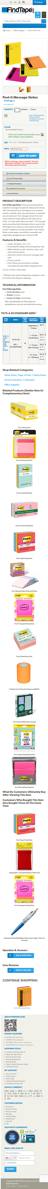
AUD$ (36, 1091)
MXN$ (20, 1091)
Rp (26, 1093)
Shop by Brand (11, 1062)
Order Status (10, 1079)
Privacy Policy (23, 1186)
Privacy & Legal (11, 1112)
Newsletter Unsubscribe (14, 1084)
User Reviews (13, 193)
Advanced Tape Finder (14, 1055)
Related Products (14, 184)
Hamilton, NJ (10, 1037)
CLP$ (9, 1093)
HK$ (38, 1093)
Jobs (7, 1124)
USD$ (6, 1091)
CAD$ (12, 1091)
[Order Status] (23, 2)
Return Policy (11, 1186)
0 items (40, 2)
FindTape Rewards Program (15, 1081)
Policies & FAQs (11, 1109)
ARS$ (31, 1091)
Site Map (9, 1114)
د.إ (27, 1091)
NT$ (8, 1099)
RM (11, 1096)
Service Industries (13, 380)
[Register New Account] (19, 2)
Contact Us (10, 1107)
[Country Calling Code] (8, 1158)
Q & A (17, 188)
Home (8, 31)
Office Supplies (19, 31)
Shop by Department (13, 1059)
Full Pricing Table (16, 178)
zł (28, 1096)
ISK (34, 1093)
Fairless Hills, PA (11, 1045)
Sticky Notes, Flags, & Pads (17, 375)
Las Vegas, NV (11, 1042)
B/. (26, 1096)
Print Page (8, 101)
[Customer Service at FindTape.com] (11, 2)
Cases (33, 109)
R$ (41, 1091)
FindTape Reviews (12, 1067)
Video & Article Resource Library (17, 1064)
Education (30, 380)
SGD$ (38, 1096)
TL (5, 1099)
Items (25, 109)
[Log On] (15, 2)
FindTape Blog (11, 1116)
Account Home (11, 1074)
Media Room (10, 1119)
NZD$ (21, 1096)
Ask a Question (8, 104)
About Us (9, 1121)
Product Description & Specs (19, 173)
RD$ (22, 1093)
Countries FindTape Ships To (16, 1052)
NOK (16, 1096)
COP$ (14, 1093)
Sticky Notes (40, 375)
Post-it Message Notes (22, 1008)
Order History (10, 1076)
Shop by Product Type (13, 1057)
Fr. (5, 1093)
